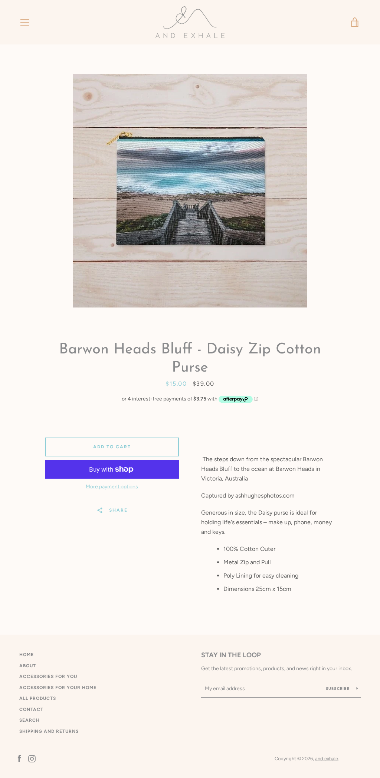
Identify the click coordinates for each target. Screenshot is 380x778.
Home (26, 654)
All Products (37, 698)
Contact (31, 709)
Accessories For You (48, 676)
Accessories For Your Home (57, 687)
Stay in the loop (231, 655)
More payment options (112, 486)
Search (29, 720)
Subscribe (338, 688)
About (27, 665)
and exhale (326, 758)
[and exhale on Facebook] (19, 758)
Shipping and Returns (49, 731)
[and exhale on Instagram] (32, 758)
